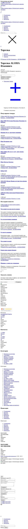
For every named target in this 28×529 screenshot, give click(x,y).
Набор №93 (4, 171)
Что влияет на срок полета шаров (10, 209)
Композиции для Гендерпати (11, 381)
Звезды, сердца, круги (9, 396)
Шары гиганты (8, 392)
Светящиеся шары (8, 385)
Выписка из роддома (9, 354)
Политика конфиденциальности (10, 456)
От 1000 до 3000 (8, 363)
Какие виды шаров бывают (8, 250)
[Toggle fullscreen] (4, 269)
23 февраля (7, 391)
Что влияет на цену (6, 241)
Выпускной (7, 384)
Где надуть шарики (6, 232)
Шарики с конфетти (9, 387)
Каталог (6, 16)
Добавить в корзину (6, 126)
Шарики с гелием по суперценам (10, 263)
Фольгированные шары (10, 398)
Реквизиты (6, 418)
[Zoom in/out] (6, 269)
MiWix (2, 456)
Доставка (6, 416)
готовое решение (8, 359)
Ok (2, 476)
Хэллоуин (6, 401)
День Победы (7, 402)
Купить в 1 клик (16, 126)
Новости (6, 18)
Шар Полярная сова (6, 141)
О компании (7, 15)
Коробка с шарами (8, 358)
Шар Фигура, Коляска (7, 162)
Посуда (6, 403)
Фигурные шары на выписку (11, 405)
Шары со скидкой (8, 356)
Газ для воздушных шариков (9, 219)
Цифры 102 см (7, 395)
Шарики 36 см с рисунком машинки (11, 132)
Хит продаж (7, 399)
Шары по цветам (8, 383)
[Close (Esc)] (1, 269)
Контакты (6, 19)
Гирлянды (6, 361)
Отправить (18, 282)
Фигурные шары (8, 390)
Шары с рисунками (9, 380)
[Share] (2, 269)
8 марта (6, 394)
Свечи (5, 362)
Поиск (6, 527)
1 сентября (6, 355)
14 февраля (7, 388)
